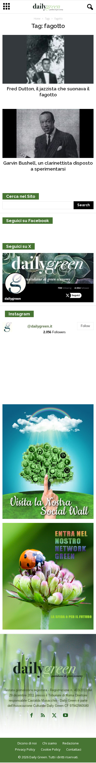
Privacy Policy (25, 749)
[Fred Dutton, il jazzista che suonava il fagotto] (48, 59)
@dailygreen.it (39, 326)
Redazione (71, 743)
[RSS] (42, 716)
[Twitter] (54, 716)
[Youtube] (65, 716)
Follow (85, 326)
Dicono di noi (27, 743)
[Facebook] (31, 716)
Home (37, 18)
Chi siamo (49, 743)
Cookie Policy (51, 749)
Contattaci (73, 749)
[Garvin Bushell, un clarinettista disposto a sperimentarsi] (48, 133)
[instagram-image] (17, 354)
